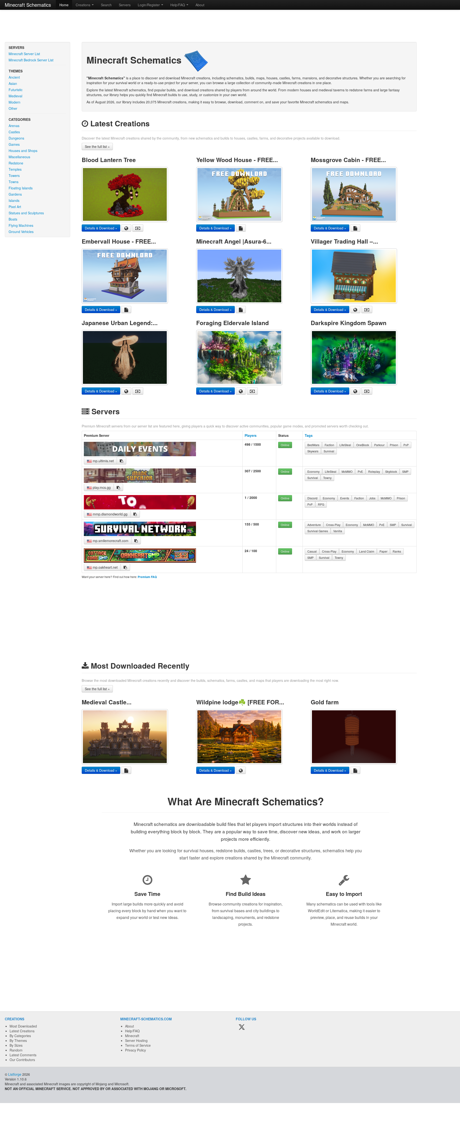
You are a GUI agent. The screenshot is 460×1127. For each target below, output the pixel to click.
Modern (14, 102)
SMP (405, 471)
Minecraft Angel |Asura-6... (233, 241)
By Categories (20, 1035)
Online (285, 445)
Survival (329, 451)
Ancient (14, 77)
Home (64, 4)
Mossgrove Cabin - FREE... (348, 159)
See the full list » (97, 146)
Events (344, 498)
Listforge (14, 1074)
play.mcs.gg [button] (101, 487)
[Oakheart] (140, 561)
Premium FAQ (147, 577)
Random (16, 1050)
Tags (309, 435)
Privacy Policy (135, 1050)
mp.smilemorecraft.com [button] (110, 540)
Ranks (397, 551)
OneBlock (362, 445)
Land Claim (366, 551)
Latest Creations (22, 1030)
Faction (329, 445)
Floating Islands (21, 188)
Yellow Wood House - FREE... (237, 159)
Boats (13, 219)
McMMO (347, 471)
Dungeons (16, 138)
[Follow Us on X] (241, 1027)
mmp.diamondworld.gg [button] (109, 514)
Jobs (372, 498)
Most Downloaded (23, 1026)
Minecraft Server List (24, 53)
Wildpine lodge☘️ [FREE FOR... (240, 702)
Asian (13, 83)
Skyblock (391, 471)
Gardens (15, 194)
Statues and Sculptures (26, 212)
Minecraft (132, 1035)
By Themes (18, 1040)
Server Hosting (136, 1040)
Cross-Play (333, 525)
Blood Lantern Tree (109, 159)
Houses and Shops (23, 150)
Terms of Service (138, 1045)
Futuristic (16, 89)
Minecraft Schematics (28, 4)
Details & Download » (101, 228)
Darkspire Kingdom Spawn (348, 322)
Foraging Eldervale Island (232, 322)
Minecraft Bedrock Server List (31, 60)
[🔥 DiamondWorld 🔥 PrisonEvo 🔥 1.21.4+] (140, 508)
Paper (383, 551)
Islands (14, 200)
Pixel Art (15, 206)
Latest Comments (23, 1054)
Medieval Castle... (107, 702)
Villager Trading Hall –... (344, 241)
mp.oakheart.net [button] (105, 567)
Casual (312, 551)
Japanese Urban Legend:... (120, 322)
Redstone (16, 163)
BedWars (313, 445)
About (200, 4)
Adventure (314, 525)
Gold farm (325, 702)
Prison (394, 445)
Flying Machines (21, 225)
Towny (327, 478)
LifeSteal (345, 445)
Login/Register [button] (149, 4)
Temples (15, 169)
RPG (321, 504)
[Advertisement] (230, 26)
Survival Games (317, 531)
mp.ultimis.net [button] (103, 460)
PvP (406, 445)
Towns (13, 181)
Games (14, 144)
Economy (313, 471)
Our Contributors (22, 1059)
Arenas (14, 125)
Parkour (379, 445)
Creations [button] (83, 4)
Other (13, 108)
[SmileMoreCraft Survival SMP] (140, 534)
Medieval (15, 95)
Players (251, 435)
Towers (14, 175)
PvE (360, 471)
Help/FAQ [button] (178, 4)
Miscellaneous (19, 156)
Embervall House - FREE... (119, 241)
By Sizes (16, 1045)
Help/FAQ (132, 1030)
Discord (312, 498)
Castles (14, 131)
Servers (125, 4)
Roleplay (374, 471)
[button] (121, 460)
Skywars (312, 451)
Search (106, 4)
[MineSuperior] (140, 481)
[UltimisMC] (140, 454)
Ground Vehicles (21, 231)
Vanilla (337, 531)
